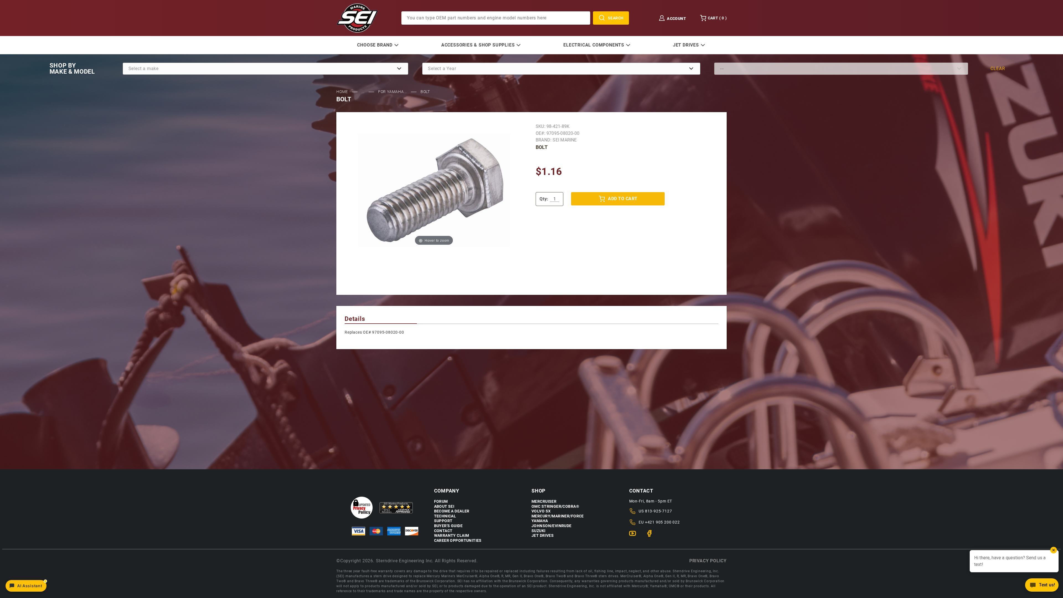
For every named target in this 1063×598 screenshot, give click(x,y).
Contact (443, 531)
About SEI (444, 506)
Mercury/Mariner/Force (558, 516)
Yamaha (540, 521)
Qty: (544, 199)
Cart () (717, 18)
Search (616, 18)
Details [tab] (355, 318)
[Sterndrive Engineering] (357, 18)
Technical (445, 516)
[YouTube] (635, 535)
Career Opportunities (458, 540)
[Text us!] (1042, 586)
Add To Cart (622, 198)
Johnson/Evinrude (552, 526)
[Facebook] (651, 535)
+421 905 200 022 (662, 522)
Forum (441, 501)
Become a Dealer (451, 511)
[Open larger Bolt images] (434, 190)
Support (443, 521)
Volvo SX (541, 511)
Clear (997, 68)
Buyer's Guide (448, 526)
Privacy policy (708, 560)
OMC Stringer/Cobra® (555, 506)
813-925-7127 (658, 511)
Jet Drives (543, 535)
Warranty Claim (451, 535)
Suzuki (539, 531)
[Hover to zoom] (434, 190)
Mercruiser (544, 501)
